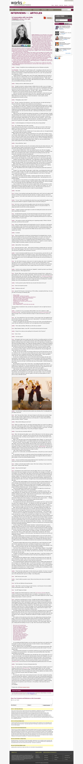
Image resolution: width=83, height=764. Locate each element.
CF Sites (66, 759)
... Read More (63, 33)
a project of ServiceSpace (69, 0)
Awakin (55, 755)
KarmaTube (46, 759)
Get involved (71, 5)
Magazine (66, 5)
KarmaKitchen (67, 755)
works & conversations (44, 762)
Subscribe (61, 5)
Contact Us (37, 756)
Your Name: (13, 705)
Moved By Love (67, 757)
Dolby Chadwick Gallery (25, 687)
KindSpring (46, 757)
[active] (59, 23)
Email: (29, 705)
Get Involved (37, 757)
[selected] (68, 23)
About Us (56, 5)
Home (53, 5)
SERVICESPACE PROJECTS (49, 752)
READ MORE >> (69, 53)
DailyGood (46, 755)
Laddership (56, 757)
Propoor (55, 759)
